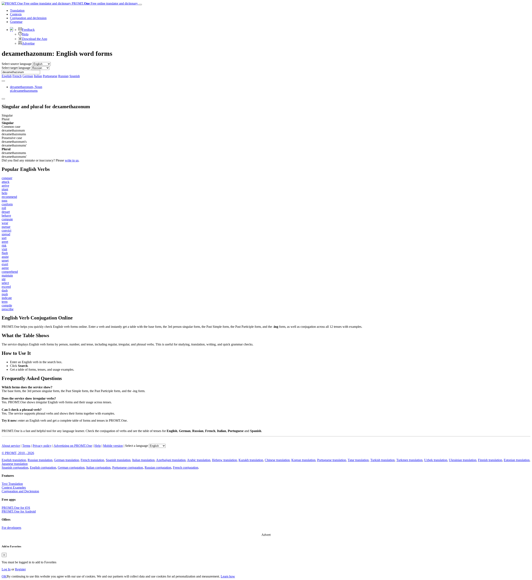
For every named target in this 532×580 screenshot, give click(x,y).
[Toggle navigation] (140, 4)
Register (20, 569)
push (5, 294)
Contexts (16, 14)
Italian (38, 76)
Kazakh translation (251, 460)
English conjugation (43, 467)
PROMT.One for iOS (16, 507)
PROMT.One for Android (19, 511)
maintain (7, 275)
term (4, 301)
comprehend (10, 271)
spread (6, 234)
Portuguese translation (331, 460)
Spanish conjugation (15, 467)
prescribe (8, 309)
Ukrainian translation (462, 460)
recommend (9, 197)
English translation (14, 460)
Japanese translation (15, 464)
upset (5, 260)
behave (6, 215)
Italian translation (143, 460)
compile (7, 305)
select (5, 283)
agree (5, 268)
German (27, 76)
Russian (63, 76)
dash (5, 290)
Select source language (17, 64)
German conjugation (71, 467)
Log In (6, 569)
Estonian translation (517, 460)
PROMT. (104, 3)
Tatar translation (358, 460)
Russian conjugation (158, 467)
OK (4, 576)
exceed (6, 286)
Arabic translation (198, 460)
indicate (7, 298)
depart (6, 212)
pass (4, 200)
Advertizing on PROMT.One (73, 445)
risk (4, 245)
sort (4, 238)
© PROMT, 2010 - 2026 (18, 453)
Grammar (16, 22)
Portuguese (50, 76)
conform (7, 204)
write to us (72, 160)
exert (5, 264)
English (7, 76)
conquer (7, 178)
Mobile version (113, 445)
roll (4, 208)
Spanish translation (118, 460)
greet (5, 241)
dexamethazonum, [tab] (26, 88)
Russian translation (40, 460)
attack (5, 182)
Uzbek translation (435, 460)
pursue (6, 227)
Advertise (28, 43)
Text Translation (12, 484)
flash (5, 253)
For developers (11, 527)
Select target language (16, 68)
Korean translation (303, 460)
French (17, 76)
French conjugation (185, 467)
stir (4, 279)
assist (5, 256)
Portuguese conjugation (127, 467)
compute (7, 219)
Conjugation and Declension (20, 491)
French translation (92, 460)
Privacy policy (42, 445)
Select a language (136, 445)
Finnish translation (490, 460)
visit (4, 249)
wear (5, 223)
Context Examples (14, 487)
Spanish (74, 76)
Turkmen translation (409, 460)
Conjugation (28, 18)
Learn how (228, 576)
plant (5, 189)
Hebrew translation (224, 460)
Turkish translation (382, 460)
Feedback (28, 29)
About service (11, 445)
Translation (17, 10)
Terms (26, 445)
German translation (66, 460)
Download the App (34, 39)
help (4, 193)
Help (25, 34)
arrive (5, 185)
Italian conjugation (98, 467)
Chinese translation (277, 460)
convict (6, 230)
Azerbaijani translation (171, 460)
